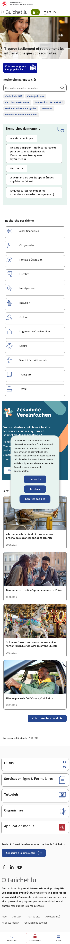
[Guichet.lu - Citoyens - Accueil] (14, 12)
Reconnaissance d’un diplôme (21, 114)
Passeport (46, 108)
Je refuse (35, 489)
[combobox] (35, 88)
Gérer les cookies (35, 499)
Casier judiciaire (35, 96)
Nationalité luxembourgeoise (20, 108)
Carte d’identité (13, 96)
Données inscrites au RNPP (48, 102)
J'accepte (35, 479)
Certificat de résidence (17, 102)
